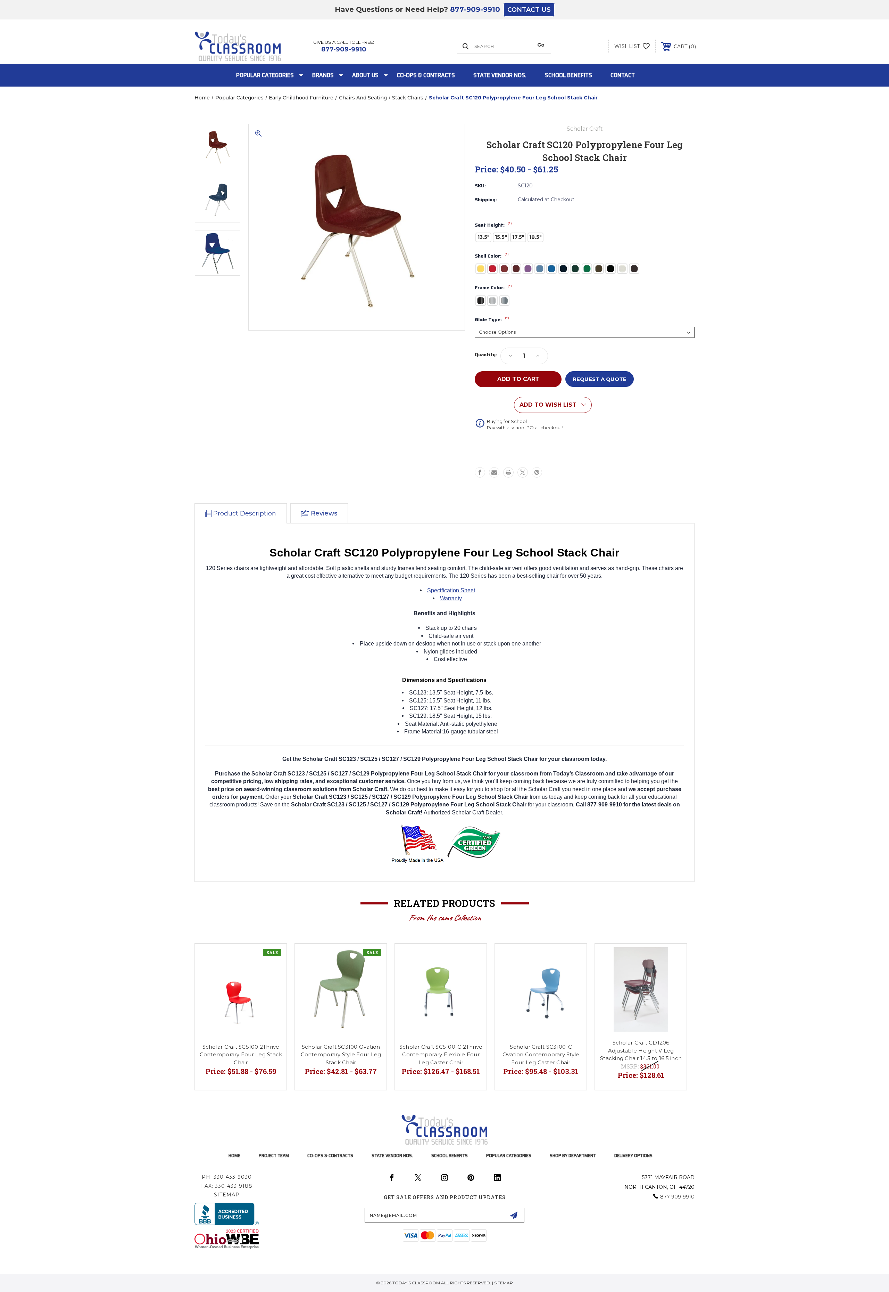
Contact (622, 75)
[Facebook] (480, 472)
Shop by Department (573, 1155)
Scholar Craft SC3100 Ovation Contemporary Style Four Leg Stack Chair (341, 1054)
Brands (323, 75)
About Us (365, 75)
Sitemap (227, 1195)
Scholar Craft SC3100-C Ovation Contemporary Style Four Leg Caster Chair (541, 1054)
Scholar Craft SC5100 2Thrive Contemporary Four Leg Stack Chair (241, 1054)
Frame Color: (493, 287)
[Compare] (273, 975)
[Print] (508, 472)
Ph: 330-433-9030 (227, 1177)
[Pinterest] (537, 472)
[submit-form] (514, 1215)
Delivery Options (633, 1155)
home (234, 1155)
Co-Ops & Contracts (426, 75)
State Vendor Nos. (499, 75)
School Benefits (568, 75)
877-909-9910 (475, 9)
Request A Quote (599, 379)
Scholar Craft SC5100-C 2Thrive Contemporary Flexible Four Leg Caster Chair (441, 1054)
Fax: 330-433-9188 (226, 1186)
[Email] (494, 472)
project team (274, 1155)
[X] (522, 472)
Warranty (451, 598)
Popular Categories (265, 75)
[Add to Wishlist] (273, 958)
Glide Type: (492, 319)
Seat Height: (493, 225)
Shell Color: (492, 256)
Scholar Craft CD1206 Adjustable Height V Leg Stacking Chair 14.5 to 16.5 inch (641, 1050)
